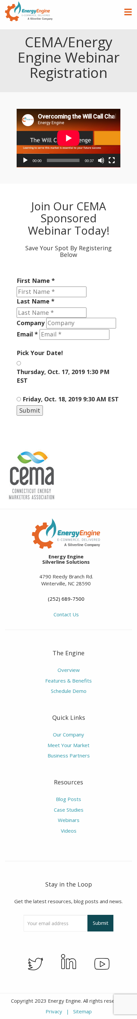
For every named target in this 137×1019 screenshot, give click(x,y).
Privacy (54, 1011)
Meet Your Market (68, 745)
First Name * (36, 281)
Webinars (68, 820)
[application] (68, 138)
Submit (29, 410)
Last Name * (36, 301)
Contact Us (66, 614)
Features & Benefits (68, 680)
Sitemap (82, 1011)
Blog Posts (68, 799)
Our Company (68, 734)
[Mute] (101, 160)
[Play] (25, 160)
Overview (69, 670)
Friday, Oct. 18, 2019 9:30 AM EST (71, 399)
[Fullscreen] (111, 160)
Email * (27, 334)
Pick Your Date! (40, 353)
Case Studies (68, 809)
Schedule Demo (68, 691)
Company (31, 323)
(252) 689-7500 (66, 598)
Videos (68, 830)
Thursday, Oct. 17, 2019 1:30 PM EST (63, 376)
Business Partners (69, 755)
